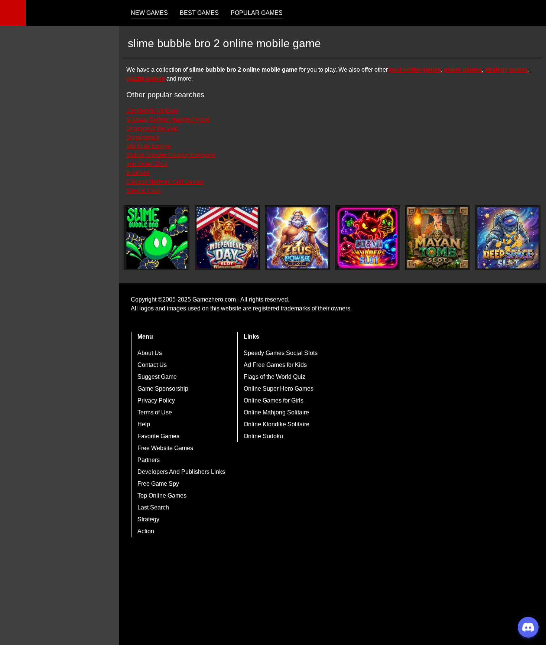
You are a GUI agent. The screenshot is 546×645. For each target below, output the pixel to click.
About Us (149, 353)
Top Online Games (161, 495)
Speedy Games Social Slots (281, 353)
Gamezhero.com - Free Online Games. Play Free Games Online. (72, 13)
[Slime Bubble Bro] (157, 238)
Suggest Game (157, 377)
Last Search (153, 507)
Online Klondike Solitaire (276, 424)
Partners (148, 460)
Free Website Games (165, 448)
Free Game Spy (158, 484)
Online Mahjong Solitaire (276, 412)
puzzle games (145, 78)
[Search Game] (534, 14)
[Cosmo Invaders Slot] (367, 238)
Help (143, 424)
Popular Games (257, 13)
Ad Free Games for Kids (275, 365)
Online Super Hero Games (278, 388)
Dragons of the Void (152, 128)
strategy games (506, 69)
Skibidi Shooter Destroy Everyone (170, 155)
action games (463, 69)
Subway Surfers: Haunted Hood (168, 119)
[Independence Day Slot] (227, 238)
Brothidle (138, 173)
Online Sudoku (263, 436)
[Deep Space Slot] (508, 238)
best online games (415, 69)
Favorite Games (158, 436)
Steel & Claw (143, 191)
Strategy (148, 519)
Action (145, 531)
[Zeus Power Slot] (297, 238)
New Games (149, 13)
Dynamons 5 (143, 137)
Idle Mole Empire (148, 146)
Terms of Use (154, 412)
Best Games (199, 13)
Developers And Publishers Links (181, 472)
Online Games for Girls (273, 400)
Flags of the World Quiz (274, 377)
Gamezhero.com (214, 299)
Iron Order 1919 (147, 164)
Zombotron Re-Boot (152, 110)
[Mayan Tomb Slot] (438, 238)
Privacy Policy (156, 400)
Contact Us (152, 365)
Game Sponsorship (162, 388)
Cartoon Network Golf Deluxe (165, 182)
